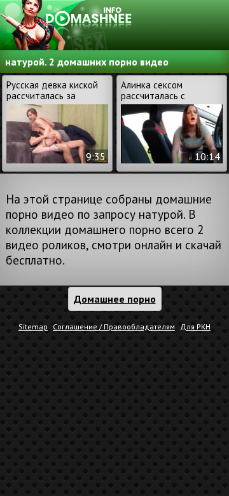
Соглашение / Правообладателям (114, 326)
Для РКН (195, 326)
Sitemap (33, 326)
